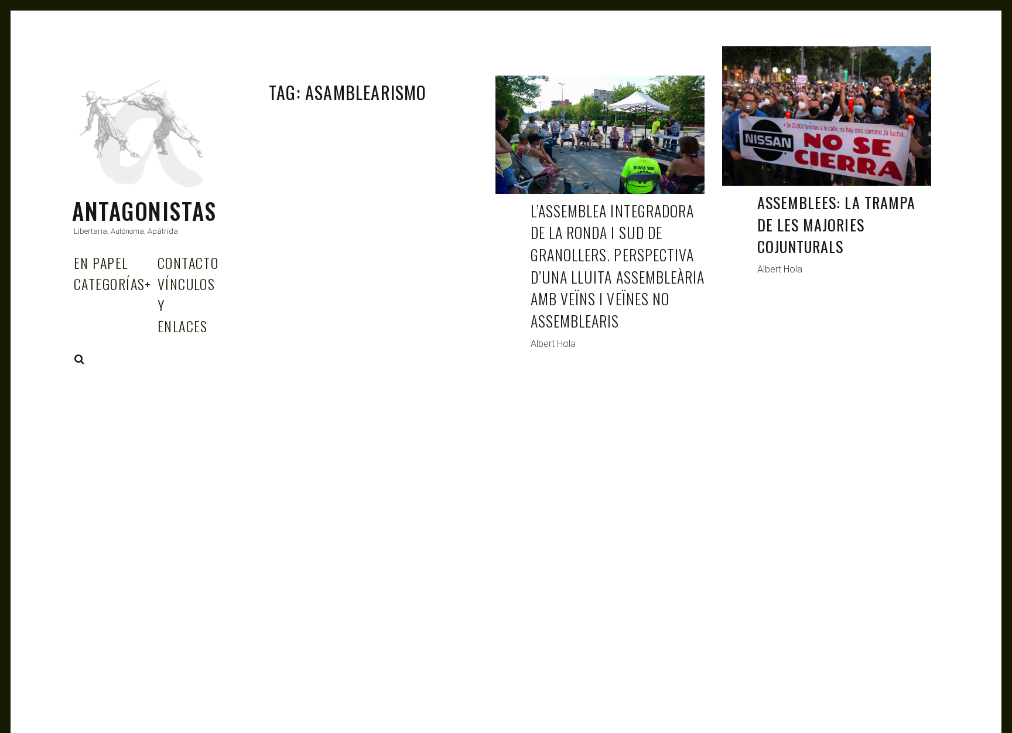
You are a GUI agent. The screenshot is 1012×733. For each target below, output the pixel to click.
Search (79, 359)
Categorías (113, 283)
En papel (101, 262)
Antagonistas (144, 210)
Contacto (188, 262)
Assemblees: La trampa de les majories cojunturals (836, 224)
